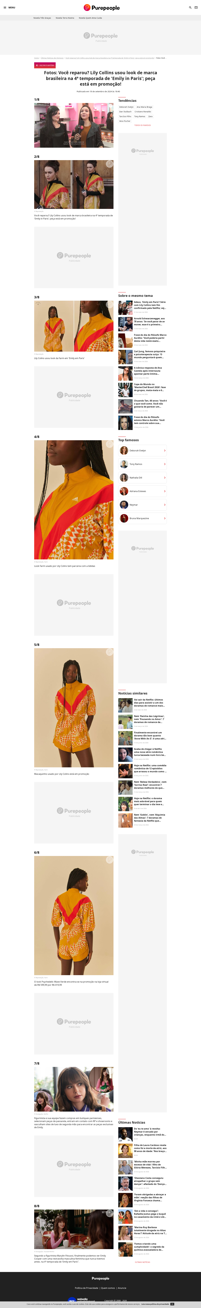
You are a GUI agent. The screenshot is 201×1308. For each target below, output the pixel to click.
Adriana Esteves (138, 491)
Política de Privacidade (86, 1288)
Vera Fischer (124, 121)
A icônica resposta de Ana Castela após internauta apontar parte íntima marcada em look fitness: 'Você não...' (148, 374)
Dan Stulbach (125, 111)
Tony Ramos (139, 116)
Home (36, 58)
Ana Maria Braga (144, 107)
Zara (150, 116)
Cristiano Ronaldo (143, 111)
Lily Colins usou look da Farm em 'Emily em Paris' (59, 358)
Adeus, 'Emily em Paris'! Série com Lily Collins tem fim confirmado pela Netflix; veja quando (150, 307)
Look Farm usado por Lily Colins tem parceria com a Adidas (64, 565)
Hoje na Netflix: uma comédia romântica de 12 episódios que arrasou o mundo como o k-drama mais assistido (150, 770)
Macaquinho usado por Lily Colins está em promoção (61, 773)
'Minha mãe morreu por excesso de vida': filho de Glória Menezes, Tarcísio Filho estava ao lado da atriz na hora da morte (150, 1167)
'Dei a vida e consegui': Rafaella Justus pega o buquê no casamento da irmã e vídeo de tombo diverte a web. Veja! (150, 1215)
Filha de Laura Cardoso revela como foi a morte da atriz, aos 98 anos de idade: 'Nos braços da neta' (150, 1150)
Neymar (134, 504)
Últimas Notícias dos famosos (52, 58)
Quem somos (108, 1288)
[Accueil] (102, 7)
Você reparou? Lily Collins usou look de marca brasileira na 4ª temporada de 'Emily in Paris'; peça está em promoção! (109, 58)
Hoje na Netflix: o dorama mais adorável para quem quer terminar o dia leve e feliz (148, 803)
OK (172, 1304)
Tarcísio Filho (125, 116)
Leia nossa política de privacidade (155, 1304)
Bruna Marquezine (139, 518)
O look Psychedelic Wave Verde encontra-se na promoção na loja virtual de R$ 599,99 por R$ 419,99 (71, 983)
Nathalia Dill (136, 477)
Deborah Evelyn (126, 107)
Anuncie (122, 1288)
